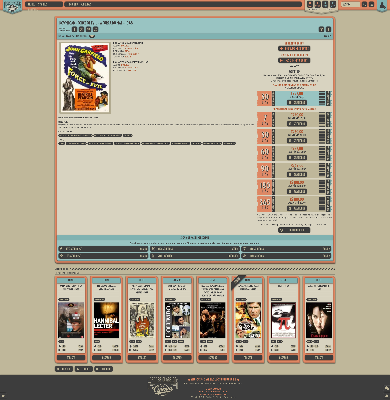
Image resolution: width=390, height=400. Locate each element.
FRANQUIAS (72, 4)
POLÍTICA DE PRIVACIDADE (213, 391)
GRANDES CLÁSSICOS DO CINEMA (10, 4)
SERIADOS (42, 4)
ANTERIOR (103, 369)
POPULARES (86, 4)
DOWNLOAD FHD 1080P (127, 143)
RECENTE (63, 369)
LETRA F (196, 143)
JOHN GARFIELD (180, 143)
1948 (61, 143)
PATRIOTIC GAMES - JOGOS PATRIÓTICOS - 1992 (248, 288)
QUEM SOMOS (213, 389)
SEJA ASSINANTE (292, 230)
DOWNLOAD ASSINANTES (107, 135)
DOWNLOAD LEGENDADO (155, 143)
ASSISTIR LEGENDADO (100, 143)
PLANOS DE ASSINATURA (213, 394)
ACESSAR (71, 357)
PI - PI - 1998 (283, 286)
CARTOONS (33, 10)
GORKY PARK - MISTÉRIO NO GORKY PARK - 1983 (71, 288)
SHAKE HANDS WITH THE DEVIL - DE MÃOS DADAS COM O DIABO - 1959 (141, 289)
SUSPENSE (229, 143)
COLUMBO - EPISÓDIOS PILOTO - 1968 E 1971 (177, 288)
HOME (82, 369)
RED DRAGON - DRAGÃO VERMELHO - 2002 (106, 288)
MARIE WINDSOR (212, 143)
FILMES (31, 4)
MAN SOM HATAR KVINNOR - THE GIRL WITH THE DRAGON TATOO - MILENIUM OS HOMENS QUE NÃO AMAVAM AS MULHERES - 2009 (212, 292)
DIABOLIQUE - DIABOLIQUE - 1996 (319, 288)
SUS (92, 36)
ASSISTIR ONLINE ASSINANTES (75, 135)
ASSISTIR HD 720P (76, 143)
